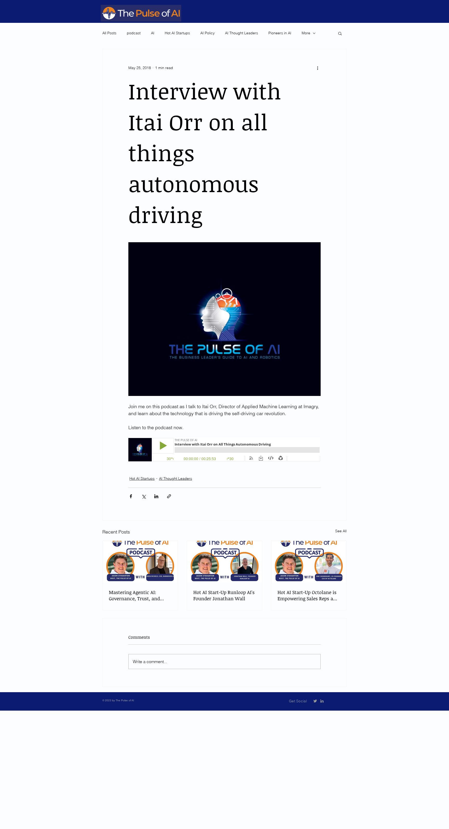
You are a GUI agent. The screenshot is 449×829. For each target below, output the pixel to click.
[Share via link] (169, 496)
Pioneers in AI (279, 33)
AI (152, 33)
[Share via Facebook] (130, 496)
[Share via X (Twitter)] (143, 496)
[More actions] (317, 68)
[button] (340, 33)
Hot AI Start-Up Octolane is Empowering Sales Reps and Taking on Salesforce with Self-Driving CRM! (308, 595)
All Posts (109, 33)
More (306, 33)
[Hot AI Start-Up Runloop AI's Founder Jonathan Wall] (224, 562)
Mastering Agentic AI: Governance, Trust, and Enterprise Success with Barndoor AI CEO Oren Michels (135, 595)
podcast (134, 33)
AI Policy (207, 33)
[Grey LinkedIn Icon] (322, 701)
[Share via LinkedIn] (156, 496)
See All (341, 531)
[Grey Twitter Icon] (315, 701)
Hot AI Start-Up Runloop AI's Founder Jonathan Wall (224, 595)
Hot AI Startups (177, 33)
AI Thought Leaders (241, 33)
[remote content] (224, 450)
